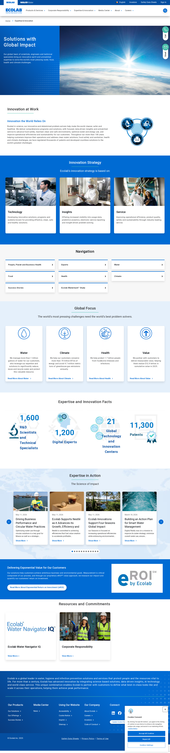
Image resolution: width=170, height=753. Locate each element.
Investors (133, 2)
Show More (21, 541)
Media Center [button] (104, 10)
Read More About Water (18, 378)
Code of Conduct (91, 724)
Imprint (62, 720)
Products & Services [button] (34, 10)
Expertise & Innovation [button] (83, 10)
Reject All (146, 739)
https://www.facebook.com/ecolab (119, 713)
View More (13, 656)
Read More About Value (140, 378)
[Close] (165, 709)
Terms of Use (103, 739)
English (122, 2)
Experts (64, 265)
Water (117, 265)
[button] (44, 10)
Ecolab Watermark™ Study (73, 288)
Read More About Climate (59, 378)
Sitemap (62, 724)
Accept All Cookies (146, 733)
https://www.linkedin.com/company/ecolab (113, 713)
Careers (87, 715)
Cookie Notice (132, 728)
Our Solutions (13, 711)
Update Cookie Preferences (121, 722)
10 (93, 551)
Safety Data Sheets (149, 2)
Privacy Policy (88, 739)
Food (10, 276)
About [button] (117, 10)
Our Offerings (13, 715)
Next (161, 522)
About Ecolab (89, 711)
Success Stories (16, 288)
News (35, 711)
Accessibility (64, 711)
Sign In (163, 2)
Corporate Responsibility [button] (58, 10)
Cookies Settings (146, 745)
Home (7, 21)
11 (95, 551)
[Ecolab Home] (14, 11)
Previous (9, 522)
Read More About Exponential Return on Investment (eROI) (37, 587)
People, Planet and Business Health (24, 265)
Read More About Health (100, 378)
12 (97, 551)
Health (64, 276)
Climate (117, 276)
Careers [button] (128, 10)
